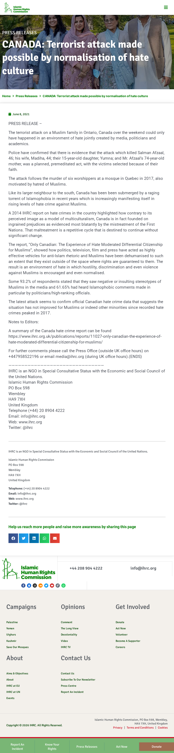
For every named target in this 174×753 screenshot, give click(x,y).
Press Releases (27, 96)
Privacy (117, 727)
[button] (166, 7)
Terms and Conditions (140, 727)
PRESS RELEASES (19, 32)
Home (6, 96)
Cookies (163, 727)
